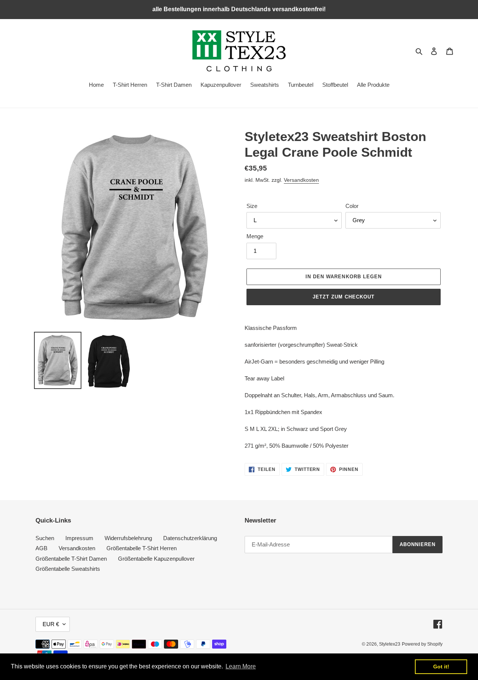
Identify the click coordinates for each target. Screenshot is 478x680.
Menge (254, 236)
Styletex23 (389, 644)
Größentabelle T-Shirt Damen (71, 558)
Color (351, 206)
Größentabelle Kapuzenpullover (156, 558)
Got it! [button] (441, 667)
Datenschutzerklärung (190, 538)
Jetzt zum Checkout (344, 297)
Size (251, 206)
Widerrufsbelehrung (128, 538)
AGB (41, 548)
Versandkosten (301, 180)
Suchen (44, 538)
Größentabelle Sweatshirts (67, 569)
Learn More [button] (241, 666)
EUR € (51, 624)
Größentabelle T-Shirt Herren (141, 548)
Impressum (79, 538)
